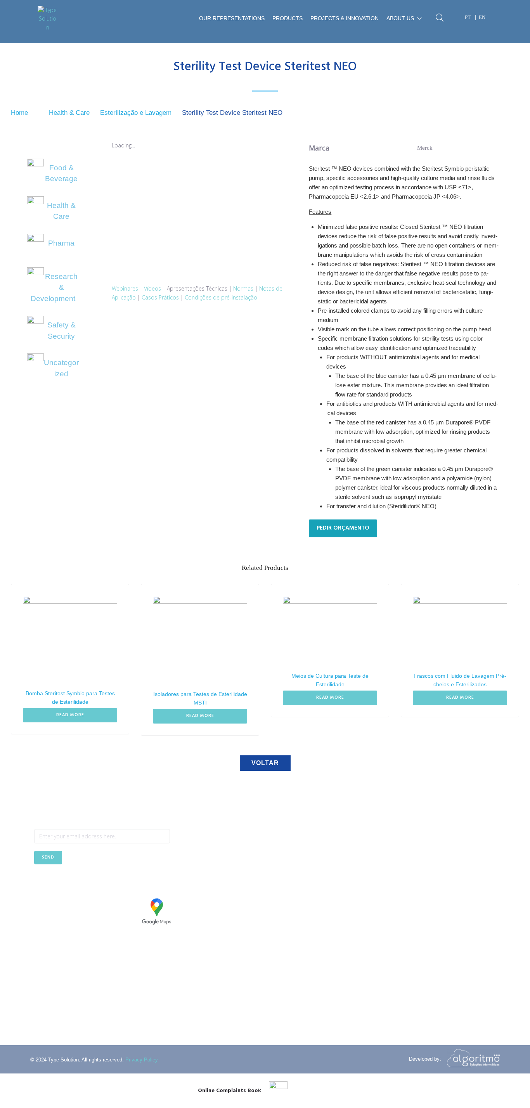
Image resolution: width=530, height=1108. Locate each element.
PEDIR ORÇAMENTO (343, 528)
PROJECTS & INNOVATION (344, 18)
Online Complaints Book (229, 1090)
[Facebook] (39, 883)
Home (19, 112)
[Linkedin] (58, 883)
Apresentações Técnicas (197, 288)
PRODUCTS (287, 18)
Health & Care (69, 112)
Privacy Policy (141, 1060)
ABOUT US (400, 18)
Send (48, 857)
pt (468, 17)
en (482, 17)
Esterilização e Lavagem (135, 112)
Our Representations (232, 18)
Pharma (61, 243)
